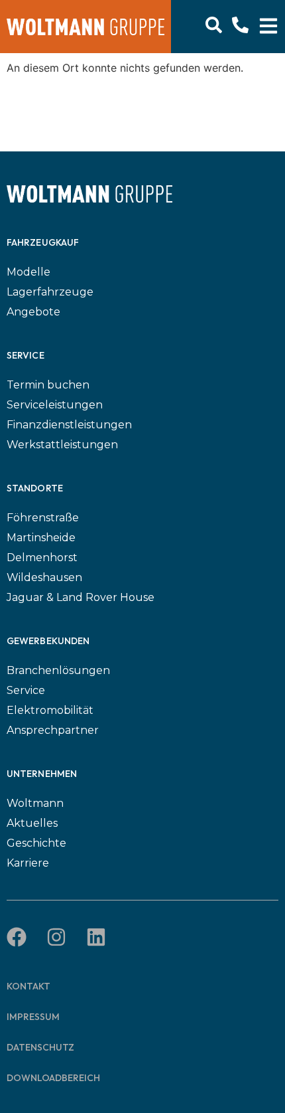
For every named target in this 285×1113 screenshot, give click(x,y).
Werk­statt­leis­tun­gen (62, 444)
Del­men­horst (42, 557)
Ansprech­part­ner (53, 730)
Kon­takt (28, 986)
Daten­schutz (40, 1047)
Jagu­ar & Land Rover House (80, 597)
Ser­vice (26, 690)
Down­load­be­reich (53, 1078)
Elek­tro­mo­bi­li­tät (50, 710)
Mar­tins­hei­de (41, 537)
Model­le (28, 272)
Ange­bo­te (33, 311)
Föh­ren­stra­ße (43, 517)
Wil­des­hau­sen (44, 577)
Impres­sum (33, 1017)
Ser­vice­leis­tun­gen (55, 404)
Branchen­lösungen (58, 670)
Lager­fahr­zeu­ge (50, 292)
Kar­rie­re (28, 863)
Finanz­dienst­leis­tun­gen (69, 424)
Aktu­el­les (32, 823)
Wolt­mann (35, 803)
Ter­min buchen (48, 385)
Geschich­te (36, 843)
